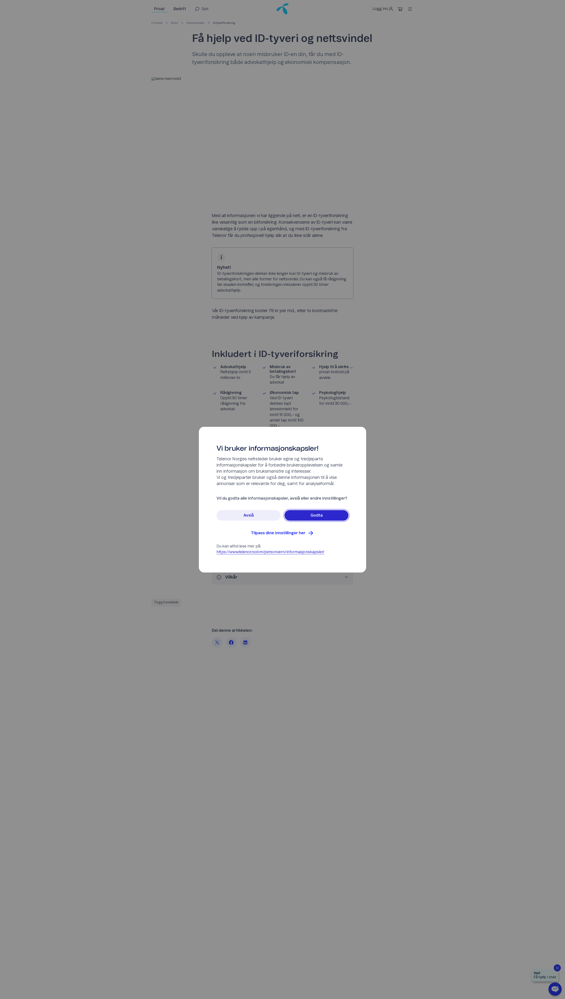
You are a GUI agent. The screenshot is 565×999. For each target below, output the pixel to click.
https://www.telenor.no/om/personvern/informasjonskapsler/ (270, 552)
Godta (317, 515)
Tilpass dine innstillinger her (278, 533)
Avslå (248, 515)
